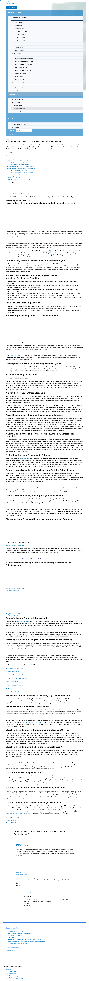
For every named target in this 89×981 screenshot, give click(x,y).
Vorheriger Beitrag (11, 820)
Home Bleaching (24, 458)
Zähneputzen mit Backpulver (33, 722)
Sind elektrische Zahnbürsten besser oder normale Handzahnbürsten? (26, 941)
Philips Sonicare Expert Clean (17, 813)
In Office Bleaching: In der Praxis (20, 170)
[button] (10, 134)
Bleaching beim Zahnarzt (15, 159)
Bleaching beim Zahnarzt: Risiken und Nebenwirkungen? (22, 176)
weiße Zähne (29, 257)
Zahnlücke (11, 937)
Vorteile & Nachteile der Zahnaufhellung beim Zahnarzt (21, 160)
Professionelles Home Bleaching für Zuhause (23, 172)
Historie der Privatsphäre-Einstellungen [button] (16, 978)
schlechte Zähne (16, 355)
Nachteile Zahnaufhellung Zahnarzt (21, 164)
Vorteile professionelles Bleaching (20, 162)
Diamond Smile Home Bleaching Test (17, 675)
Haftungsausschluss (11, 971)
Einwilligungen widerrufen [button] (12, 977)
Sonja (7, 193)
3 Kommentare (9, 139)
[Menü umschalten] (45, 15)
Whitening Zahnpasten (23, 621)
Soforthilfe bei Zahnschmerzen (16, 931)
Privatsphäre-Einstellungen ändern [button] (15, 975)
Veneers (8, 688)
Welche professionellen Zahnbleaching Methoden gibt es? (22, 168)
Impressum (9, 969)
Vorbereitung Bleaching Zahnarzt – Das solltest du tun (21, 166)
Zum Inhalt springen (5, 1)
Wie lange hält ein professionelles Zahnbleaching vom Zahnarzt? (23, 179)
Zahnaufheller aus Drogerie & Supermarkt (18, 174)
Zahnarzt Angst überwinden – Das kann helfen (20, 933)
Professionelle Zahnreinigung (14, 685)
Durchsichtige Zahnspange (15, 935)
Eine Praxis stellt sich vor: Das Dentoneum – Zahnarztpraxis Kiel (25, 939)
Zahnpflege (24, 649)
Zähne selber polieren (12, 681)
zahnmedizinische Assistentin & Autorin (19, 193)
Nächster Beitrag (11, 822)
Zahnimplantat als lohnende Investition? (18, 943)
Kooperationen (9, 950)
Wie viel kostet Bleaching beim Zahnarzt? (18, 177)
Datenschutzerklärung (11, 973)
